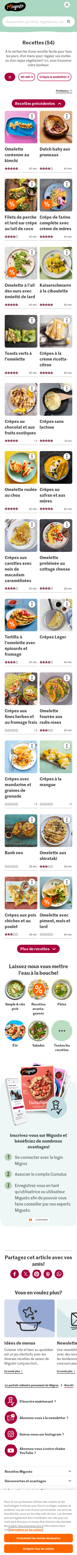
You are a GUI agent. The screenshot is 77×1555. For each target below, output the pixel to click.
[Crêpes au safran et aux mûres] (56, 483)
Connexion (42, 1219)
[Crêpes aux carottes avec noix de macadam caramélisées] (21, 557)
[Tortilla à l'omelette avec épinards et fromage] (21, 634)
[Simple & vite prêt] (15, 997)
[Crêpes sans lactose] (56, 415)
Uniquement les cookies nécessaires (38, 1538)
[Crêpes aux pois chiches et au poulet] (21, 909)
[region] (38, 1522)
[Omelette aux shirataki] (56, 843)
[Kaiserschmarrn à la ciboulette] (56, 279)
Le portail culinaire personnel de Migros (32, 1385)
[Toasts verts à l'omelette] (21, 347)
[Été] (15, 1036)
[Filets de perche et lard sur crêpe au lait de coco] (21, 211)
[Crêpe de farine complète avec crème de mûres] (56, 211)
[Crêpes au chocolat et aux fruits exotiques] (21, 415)
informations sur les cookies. (26, 1530)
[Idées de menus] (29, 1337)
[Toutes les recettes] (61, 1036)
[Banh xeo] (21, 843)
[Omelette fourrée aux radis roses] (56, 704)
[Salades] (38, 1036)
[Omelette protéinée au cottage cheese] (56, 557)
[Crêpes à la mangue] (56, 775)
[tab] (38, 1471)
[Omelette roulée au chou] (21, 483)
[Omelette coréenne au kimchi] (21, 143)
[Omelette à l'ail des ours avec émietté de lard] (21, 279)
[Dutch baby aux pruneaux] (56, 143)
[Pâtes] (61, 997)
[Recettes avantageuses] (38, 997)
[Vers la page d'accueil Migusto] (15, 4)
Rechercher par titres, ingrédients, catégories (38, 21)
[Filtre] (10, 77)
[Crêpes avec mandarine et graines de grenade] (21, 775)
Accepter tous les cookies (38, 1548)
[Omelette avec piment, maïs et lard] (56, 909)
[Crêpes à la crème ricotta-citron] (56, 347)
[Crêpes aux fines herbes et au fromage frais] (21, 704)
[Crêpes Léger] (56, 634)
